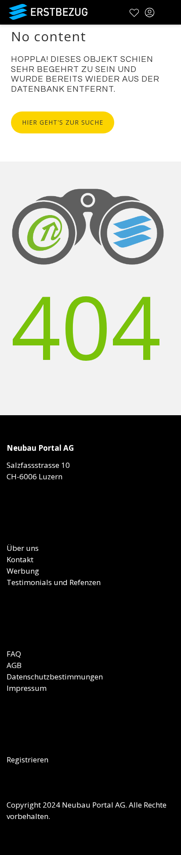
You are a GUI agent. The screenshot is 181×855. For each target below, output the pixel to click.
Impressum (27, 688)
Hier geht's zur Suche (62, 122)
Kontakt (20, 559)
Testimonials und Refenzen (54, 582)
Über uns (23, 548)
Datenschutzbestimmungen (55, 677)
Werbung (23, 571)
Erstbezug (48, 12)
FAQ (14, 654)
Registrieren (27, 759)
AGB (14, 665)
